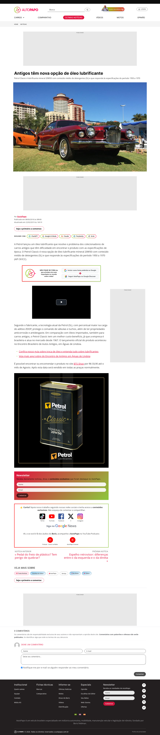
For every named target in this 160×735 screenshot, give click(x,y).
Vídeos (87, 573)
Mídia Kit (17, 702)
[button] (87, 9)
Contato (17, 698)
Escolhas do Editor (38, 573)
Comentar (140, 674)
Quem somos (19, 689)
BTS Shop (79, 363)
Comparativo (41, 694)
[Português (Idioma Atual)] (75, 714)
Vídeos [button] (99, 17)
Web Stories (85, 702)
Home (16, 24)
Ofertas (84, 707)
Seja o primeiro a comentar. (29, 228)
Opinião (84, 689)
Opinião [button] (141, 17)
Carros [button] (18, 17)
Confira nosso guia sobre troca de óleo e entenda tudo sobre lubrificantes (59, 351)
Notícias (23, 24)
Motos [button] (120, 17)
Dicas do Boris (64, 698)
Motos (61, 694)
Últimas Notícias (65, 689)
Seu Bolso (75, 573)
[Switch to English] (80, 714)
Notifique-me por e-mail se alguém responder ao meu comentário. (55, 667)
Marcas (39, 689)
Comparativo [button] (44, 17)
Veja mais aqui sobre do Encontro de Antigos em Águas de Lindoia (54, 356)
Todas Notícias (22, 573)
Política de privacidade (139, 732)
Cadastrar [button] (22, 495)
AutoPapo (21, 216)
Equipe (17, 694)
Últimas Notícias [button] (73, 17)
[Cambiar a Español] (84, 714)
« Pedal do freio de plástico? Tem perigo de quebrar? (36, 556)
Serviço (64, 573)
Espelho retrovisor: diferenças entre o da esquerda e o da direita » (86, 557)
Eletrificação (63, 707)
